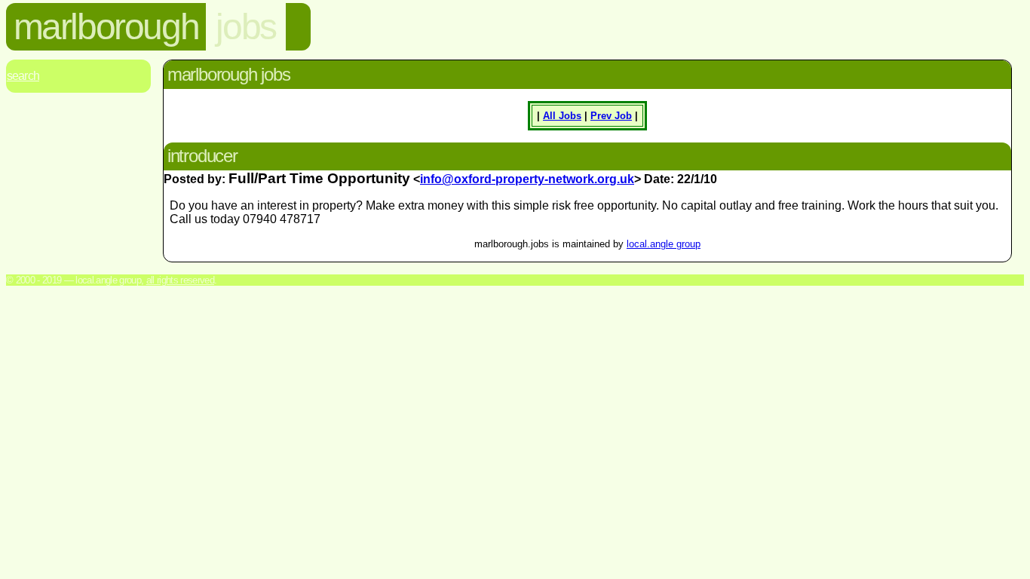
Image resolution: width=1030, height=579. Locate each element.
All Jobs (562, 115)
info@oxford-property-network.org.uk (527, 179)
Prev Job (611, 115)
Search (23, 75)
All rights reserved (180, 280)
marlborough (106, 27)
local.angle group (663, 244)
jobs (245, 27)
